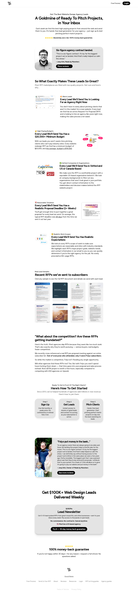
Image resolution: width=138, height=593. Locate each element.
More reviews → (64, 66)
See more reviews (66, 473)
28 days (59, 217)
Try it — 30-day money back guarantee (69, 529)
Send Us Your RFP (44, 581)
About (56, 581)
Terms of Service (63, 589)
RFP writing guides (92, 581)
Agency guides (106, 581)
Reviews (63, 581)
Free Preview (115, 3)
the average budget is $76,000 (59, 148)
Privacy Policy (76, 589)
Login (126, 3)
